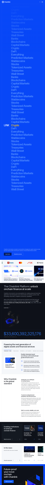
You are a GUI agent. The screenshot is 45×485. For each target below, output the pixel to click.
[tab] (7, 350)
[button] (42, 2)
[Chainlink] (6, 2)
